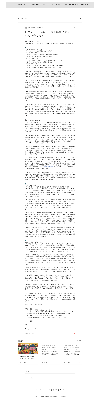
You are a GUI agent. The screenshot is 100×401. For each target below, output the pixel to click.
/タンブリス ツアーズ (50, 390)
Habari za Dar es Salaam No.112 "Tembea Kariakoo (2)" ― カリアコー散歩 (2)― (71, 346)
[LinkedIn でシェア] (32, 329)
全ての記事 (20, 18)
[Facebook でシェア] (25, 329)
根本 (26, 18)
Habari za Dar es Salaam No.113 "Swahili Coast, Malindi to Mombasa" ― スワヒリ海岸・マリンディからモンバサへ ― (50, 346)
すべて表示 (79, 340)
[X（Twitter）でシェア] (28, 329)
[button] (80, 18)
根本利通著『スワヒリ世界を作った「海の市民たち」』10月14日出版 (28, 357)
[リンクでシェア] (35, 329)
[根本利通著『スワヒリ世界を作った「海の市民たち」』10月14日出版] (28, 348)
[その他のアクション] (74, 28)
